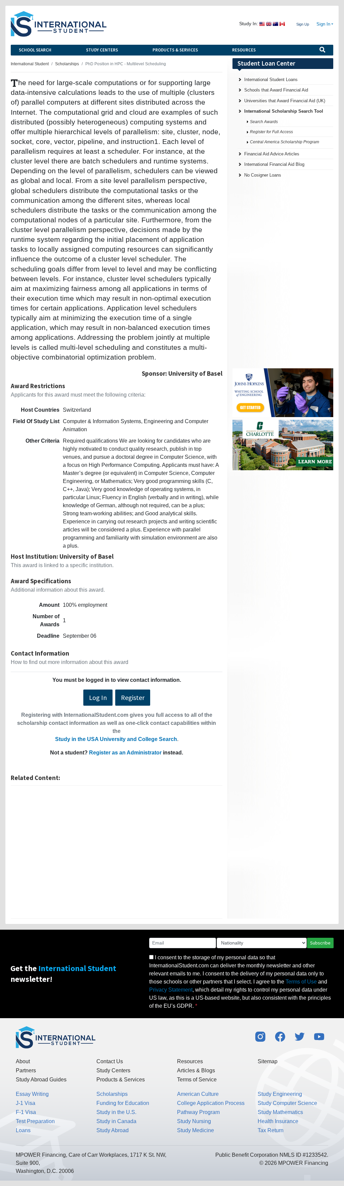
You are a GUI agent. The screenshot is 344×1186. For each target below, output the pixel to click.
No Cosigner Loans (262, 175)
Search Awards (264, 121)
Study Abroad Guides (41, 1079)
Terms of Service (197, 1079)
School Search (35, 50)
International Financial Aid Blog (274, 164)
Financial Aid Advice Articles (271, 153)
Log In (98, 697)
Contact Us (109, 1061)
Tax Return (271, 1130)
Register (132, 697)
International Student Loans (271, 79)
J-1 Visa (25, 1103)
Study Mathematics (280, 1112)
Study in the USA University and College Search (116, 739)
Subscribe (320, 943)
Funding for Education (122, 1103)
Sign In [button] (323, 24)
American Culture (198, 1094)
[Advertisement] (116, 852)
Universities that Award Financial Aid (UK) (284, 100)
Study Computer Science (287, 1103)
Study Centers (102, 50)
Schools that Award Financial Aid (276, 89)
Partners (26, 1070)
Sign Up (302, 24)
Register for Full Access (271, 131)
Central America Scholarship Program (284, 142)
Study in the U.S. (116, 1112)
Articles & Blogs (196, 1070)
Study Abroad (112, 1130)
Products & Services (175, 50)
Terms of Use (301, 982)
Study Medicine (195, 1130)
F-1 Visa (26, 1112)
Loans (23, 1130)
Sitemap (267, 1061)
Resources (244, 50)
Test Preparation (35, 1121)
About (23, 1061)
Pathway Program (198, 1112)
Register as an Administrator (125, 752)
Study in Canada (116, 1121)
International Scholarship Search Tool (283, 111)
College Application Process (211, 1103)
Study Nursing (194, 1121)
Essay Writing (32, 1094)
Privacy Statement (170, 990)
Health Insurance (278, 1121)
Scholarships (112, 1094)
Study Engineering (280, 1094)
